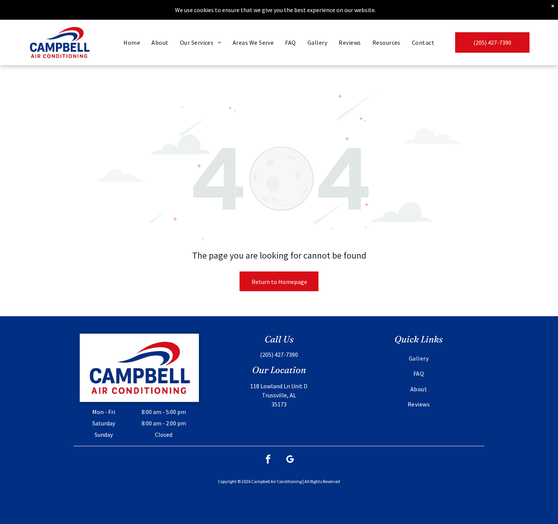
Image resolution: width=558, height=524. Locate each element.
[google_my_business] (290, 460)
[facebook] (268, 460)
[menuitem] (132, 42)
